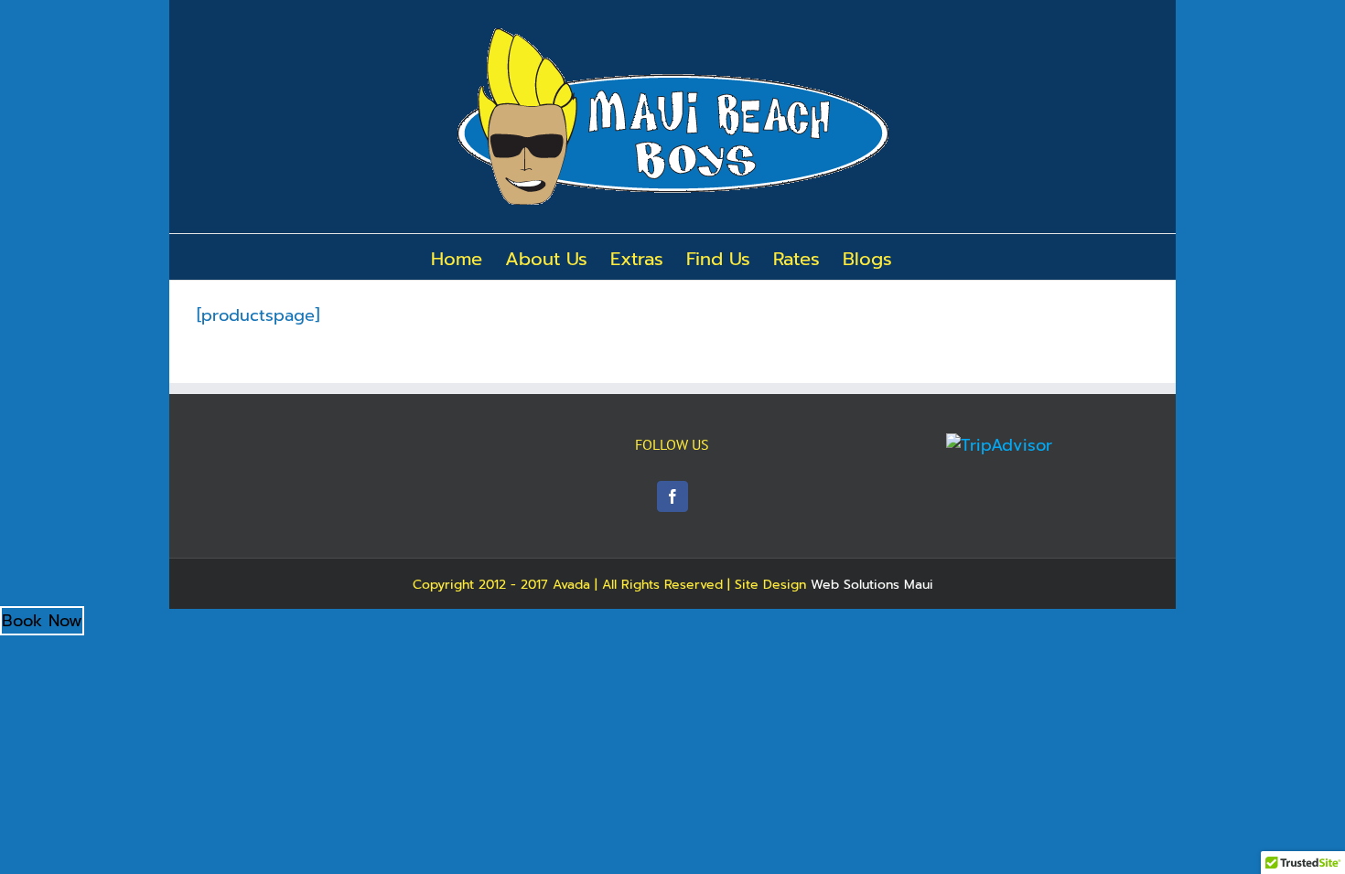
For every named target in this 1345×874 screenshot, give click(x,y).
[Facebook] (672, 496)
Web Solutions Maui (872, 584)
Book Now (42, 621)
